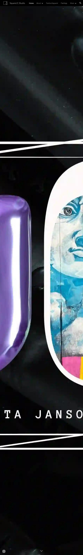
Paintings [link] (64, 3)
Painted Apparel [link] (52, 3)
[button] (80, 3)
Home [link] (31, 3)
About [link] (38, 3)
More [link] (72, 3)
